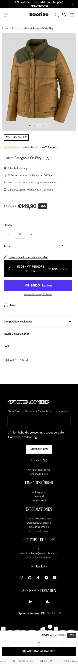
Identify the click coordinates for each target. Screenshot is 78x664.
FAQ (6, 346)
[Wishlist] (64, 15)
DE (43, 613)
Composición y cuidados (18, 321)
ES (59, 613)
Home (5, 28)
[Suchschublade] (57, 15)
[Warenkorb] (72, 15)
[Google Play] (30, 601)
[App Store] (47, 601)
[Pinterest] (30, 578)
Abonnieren (39, 449)
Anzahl (8, 246)
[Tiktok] (38, 578)
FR (54, 613)
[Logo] (39, 14)
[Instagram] (21, 578)
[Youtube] (46, 578)
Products (17, 28)
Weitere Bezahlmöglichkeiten (38, 294)
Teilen (13, 305)
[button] (47, 158)
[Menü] (6, 15)
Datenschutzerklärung (22, 437)
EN (48, 613)
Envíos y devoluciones (16, 333)
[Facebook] (55, 578)
